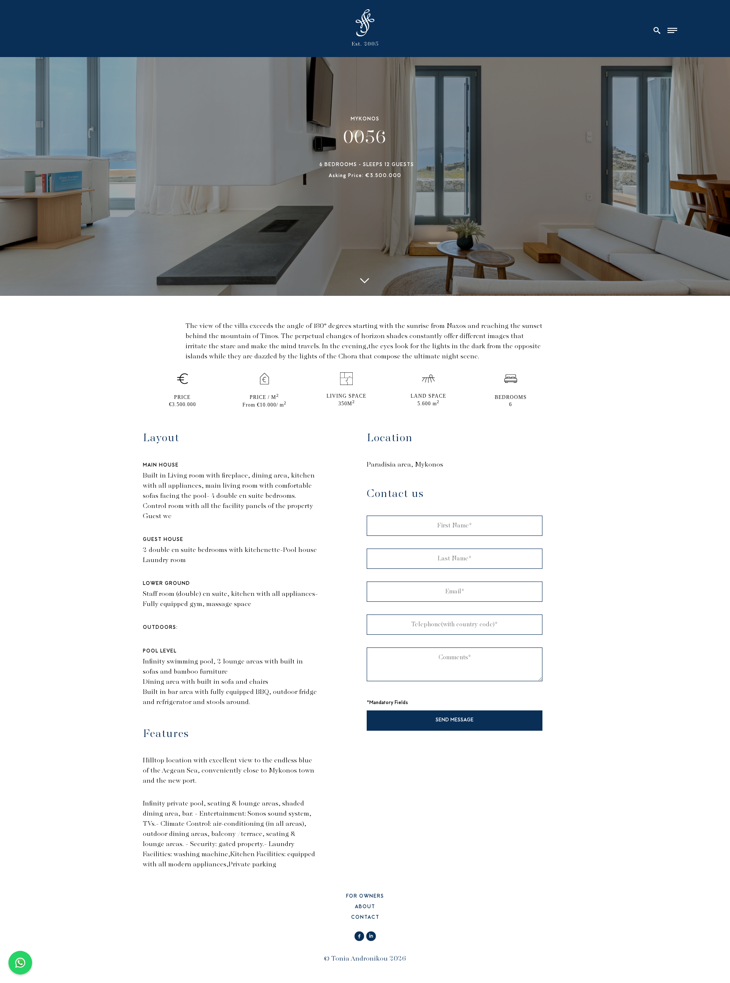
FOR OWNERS (365, 896)
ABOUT (365, 907)
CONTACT (365, 918)
